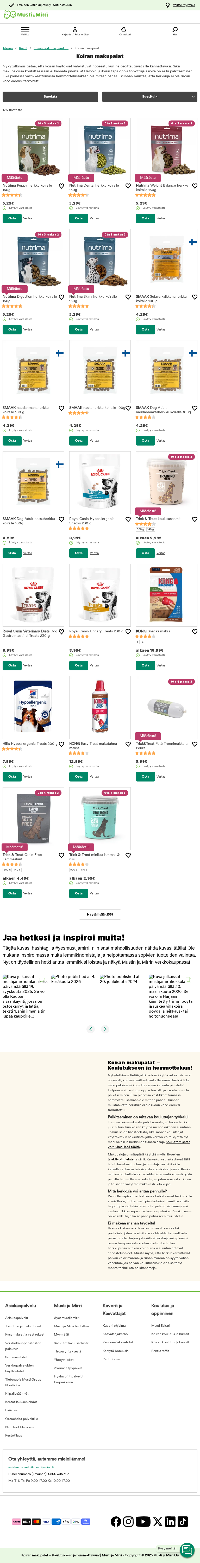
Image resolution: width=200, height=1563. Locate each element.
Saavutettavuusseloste (71, 1343)
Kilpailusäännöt (17, 1393)
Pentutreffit (160, 1351)
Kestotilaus (13, 1435)
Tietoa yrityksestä (68, 1351)
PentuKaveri (112, 1359)
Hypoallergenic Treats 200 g (30, 744)
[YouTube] (142, 1521)
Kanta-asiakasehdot (118, 1342)
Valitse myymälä (184, 5)
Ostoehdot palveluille (21, 1419)
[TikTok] (182, 1521)
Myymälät (61, 1334)
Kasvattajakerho (115, 1334)
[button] (25, 997)
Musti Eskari (160, 1325)
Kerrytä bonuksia (116, 1351)
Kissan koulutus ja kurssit (170, 1342)
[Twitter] (157, 1521)
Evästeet (12, 1410)
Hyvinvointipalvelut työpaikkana (69, 1379)
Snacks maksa (153, 631)
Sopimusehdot (16, 1357)
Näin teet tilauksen (19, 1427)
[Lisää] (61, 186)
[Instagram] (128, 1521)
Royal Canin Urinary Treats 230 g (96, 631)
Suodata (50, 96)
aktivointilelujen (123, 1159)
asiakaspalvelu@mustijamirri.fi (31, 1467)
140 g (150, 529)
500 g (140, 529)
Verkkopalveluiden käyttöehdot (19, 1368)
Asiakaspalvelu (16, 1318)
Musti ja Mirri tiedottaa (71, 1326)
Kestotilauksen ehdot (21, 1402)
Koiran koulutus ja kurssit (170, 1334)
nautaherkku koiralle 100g (97, 408)
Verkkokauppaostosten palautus (23, 1346)
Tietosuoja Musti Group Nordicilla (23, 1382)
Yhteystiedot (64, 1360)
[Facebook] (115, 1521)
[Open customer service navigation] (187, 1550)
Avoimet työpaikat (68, 1368)
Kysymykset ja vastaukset (25, 1334)
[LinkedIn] (170, 1521)
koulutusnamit (158, 519)
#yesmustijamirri (66, 1318)
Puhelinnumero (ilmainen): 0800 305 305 (38, 1474)
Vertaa (27, 218)
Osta (12, 218)
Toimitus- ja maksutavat (23, 1326)
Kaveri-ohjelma (114, 1325)
